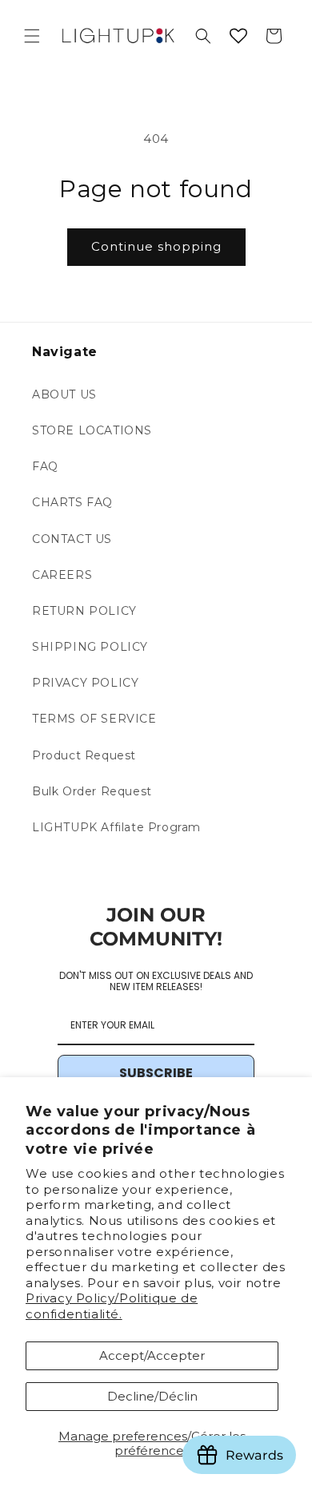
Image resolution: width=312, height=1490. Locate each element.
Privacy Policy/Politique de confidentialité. (112, 1306)
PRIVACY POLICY (85, 683)
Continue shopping (156, 246)
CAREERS (62, 575)
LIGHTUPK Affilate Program (116, 827)
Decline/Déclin (152, 1396)
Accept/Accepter (152, 1355)
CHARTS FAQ (72, 502)
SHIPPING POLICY (90, 647)
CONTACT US (72, 539)
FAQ (45, 466)
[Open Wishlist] (238, 35)
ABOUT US (64, 394)
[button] (32, 35)
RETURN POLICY (84, 611)
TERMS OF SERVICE (94, 718)
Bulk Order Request (92, 791)
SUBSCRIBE (156, 1073)
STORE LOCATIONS (92, 430)
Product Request (84, 755)
